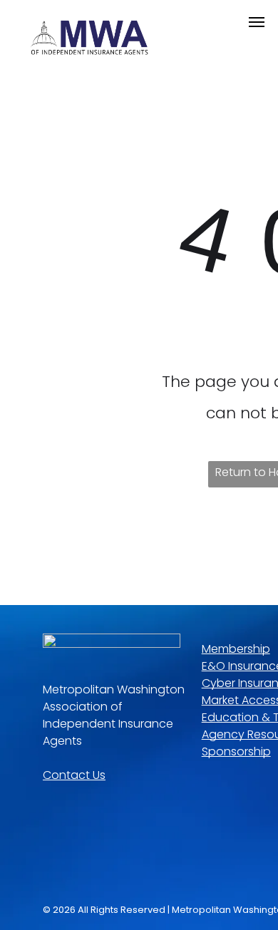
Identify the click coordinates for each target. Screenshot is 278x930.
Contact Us (74, 775)
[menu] (256, 22)
